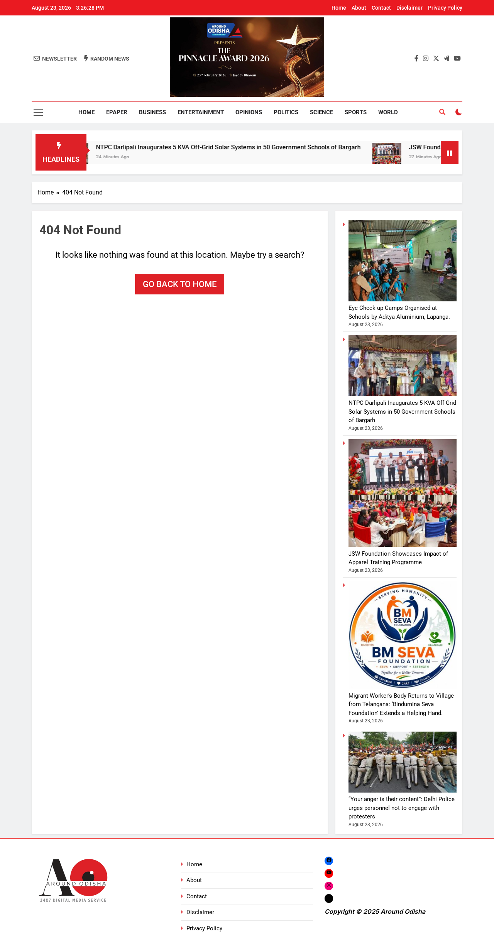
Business (152, 112)
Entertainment (201, 112)
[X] (329, 898)
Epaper (116, 112)
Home (339, 8)
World (388, 112)
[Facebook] (329, 860)
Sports (356, 112)
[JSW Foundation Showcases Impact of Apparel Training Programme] (362, 157)
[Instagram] (329, 886)
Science (321, 112)
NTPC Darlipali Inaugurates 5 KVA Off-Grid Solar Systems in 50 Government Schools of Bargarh (203, 147)
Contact (381, 8)
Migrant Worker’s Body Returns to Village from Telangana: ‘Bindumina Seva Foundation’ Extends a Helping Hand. (401, 704)
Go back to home (180, 284)
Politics (286, 112)
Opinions (248, 112)
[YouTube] (329, 873)
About (359, 8)
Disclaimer (409, 8)
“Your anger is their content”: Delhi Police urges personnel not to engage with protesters (402, 808)
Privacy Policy (445, 8)
